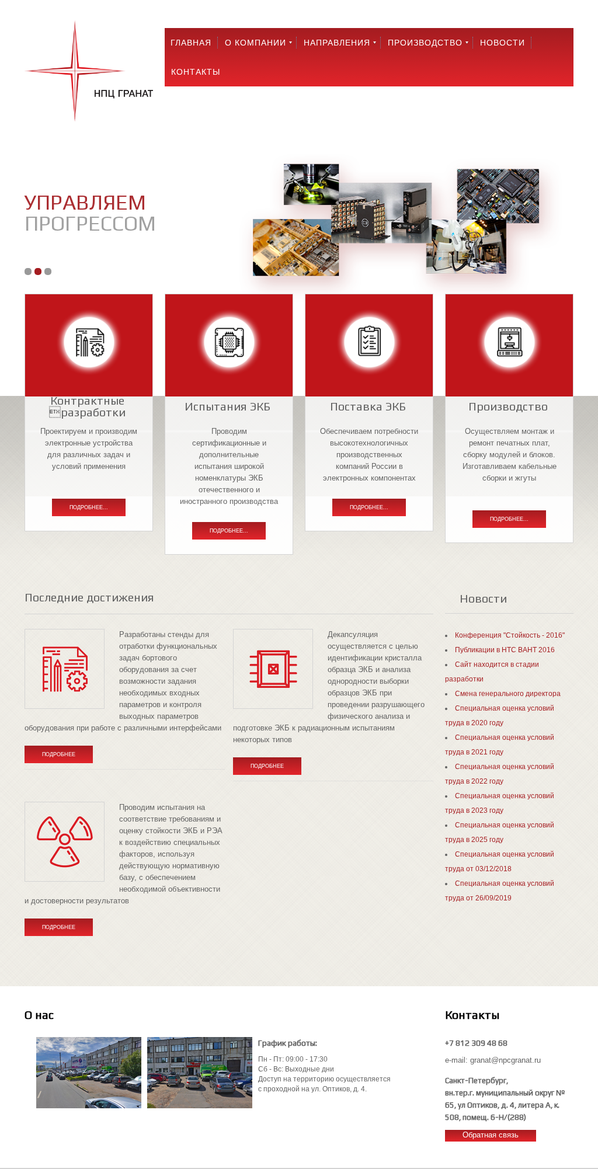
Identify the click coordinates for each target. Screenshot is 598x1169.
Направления (337, 42)
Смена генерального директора (508, 694)
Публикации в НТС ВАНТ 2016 (505, 650)
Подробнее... (88, 507)
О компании (255, 42)
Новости (502, 42)
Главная (191, 42)
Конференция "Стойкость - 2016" (510, 635)
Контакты (195, 71)
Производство (425, 42)
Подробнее (58, 754)
